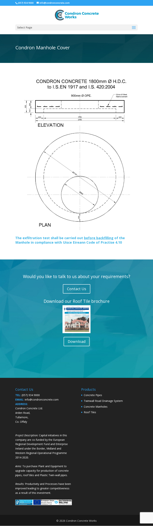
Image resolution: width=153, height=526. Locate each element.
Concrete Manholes (95, 406)
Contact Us (76, 288)
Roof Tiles (90, 412)
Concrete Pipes (93, 395)
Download (76, 341)
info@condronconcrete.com (42, 399)
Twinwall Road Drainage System (103, 401)
